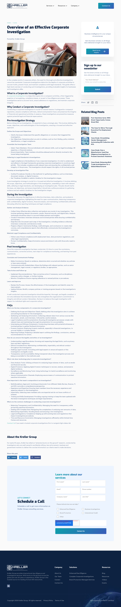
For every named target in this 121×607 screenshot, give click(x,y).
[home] (17, 7)
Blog (103, 573)
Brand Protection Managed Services (82, 580)
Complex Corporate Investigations (81, 576)
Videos (104, 580)
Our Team (58, 576)
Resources (105, 576)
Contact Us (106, 6)
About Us (58, 573)
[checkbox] (80, 511)
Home (9, 23)
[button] (50, 6)
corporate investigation (17, 96)
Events (104, 583)
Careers (57, 580)
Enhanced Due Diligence (77, 573)
